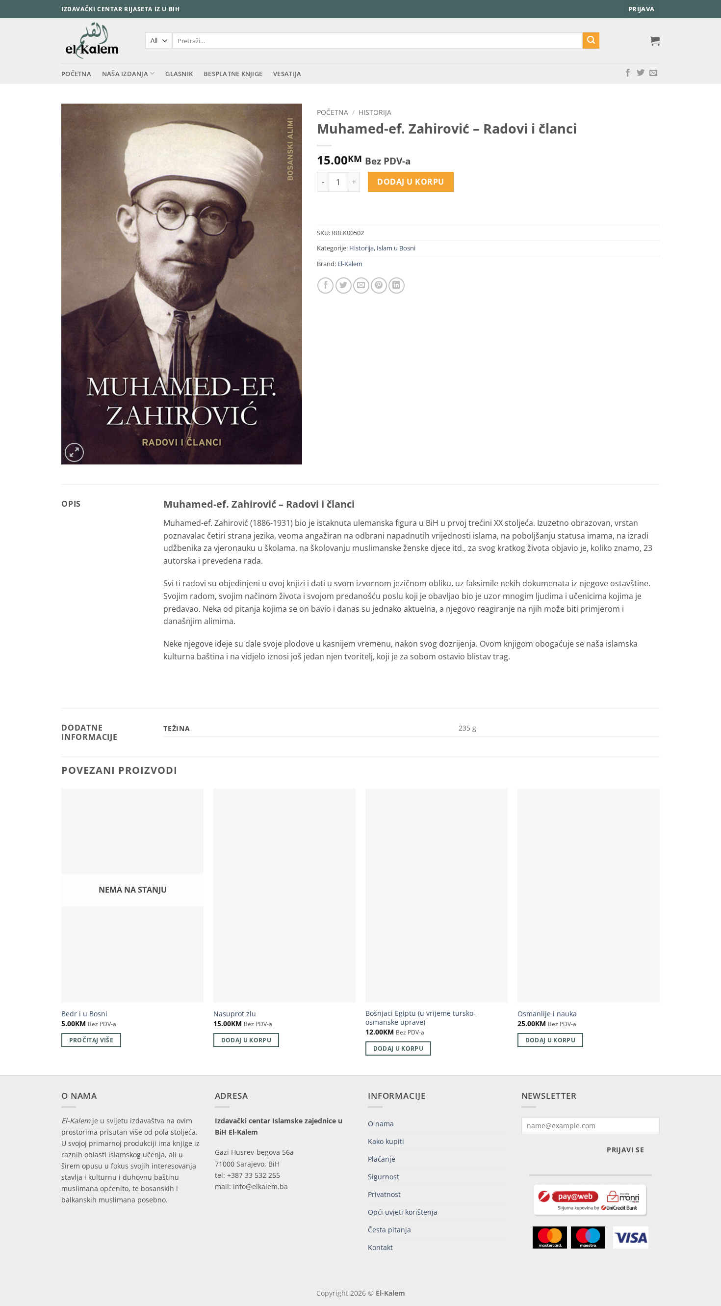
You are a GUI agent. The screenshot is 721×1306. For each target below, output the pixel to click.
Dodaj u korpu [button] (246, 1040)
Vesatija (287, 73)
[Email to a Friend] (361, 285)
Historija (375, 112)
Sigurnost (383, 1176)
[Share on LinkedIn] (396, 285)
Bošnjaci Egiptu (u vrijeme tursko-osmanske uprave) (420, 1018)
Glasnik (179, 73)
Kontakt (380, 1247)
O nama (381, 1123)
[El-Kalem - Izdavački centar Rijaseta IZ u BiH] (95, 40)
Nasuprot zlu (234, 1013)
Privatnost (384, 1194)
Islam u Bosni (396, 248)
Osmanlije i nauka (547, 1013)
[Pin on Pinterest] (379, 285)
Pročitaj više (91, 1040)
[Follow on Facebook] (628, 73)
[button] (641, 9)
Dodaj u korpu (410, 181)
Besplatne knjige (233, 73)
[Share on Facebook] (325, 285)
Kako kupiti (386, 1141)
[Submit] (591, 40)
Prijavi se (625, 1149)
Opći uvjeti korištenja (403, 1212)
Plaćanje (381, 1159)
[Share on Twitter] (343, 285)
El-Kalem (349, 263)
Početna (76, 73)
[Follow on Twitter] (640, 73)
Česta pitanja (389, 1229)
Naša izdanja (125, 73)
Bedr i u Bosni (84, 1013)
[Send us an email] (653, 73)
